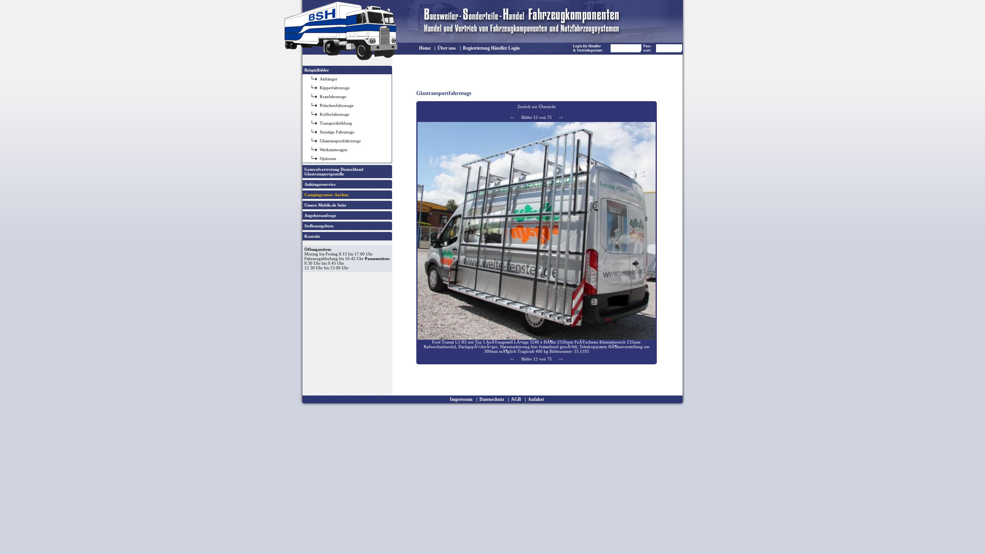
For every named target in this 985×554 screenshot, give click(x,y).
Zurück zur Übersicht (537, 106)
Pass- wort (647, 48)
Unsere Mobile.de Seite (325, 205)
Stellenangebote (319, 226)
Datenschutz (491, 399)
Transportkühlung (336, 123)
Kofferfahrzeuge (334, 114)
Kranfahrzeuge (333, 96)
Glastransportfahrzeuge (340, 140)
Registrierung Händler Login (491, 48)
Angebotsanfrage (320, 215)
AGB (516, 399)
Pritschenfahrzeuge (337, 105)
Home (425, 48)
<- (512, 117)
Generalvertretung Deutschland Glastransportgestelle (333, 171)
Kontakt (312, 236)
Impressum (461, 399)
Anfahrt (536, 399)
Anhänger (328, 79)
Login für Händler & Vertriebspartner (588, 48)
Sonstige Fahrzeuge (337, 132)
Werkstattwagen (333, 149)
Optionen (328, 158)
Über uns (446, 48)
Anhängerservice (320, 184)
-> (561, 117)
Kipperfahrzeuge (335, 87)
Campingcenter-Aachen (326, 194)
